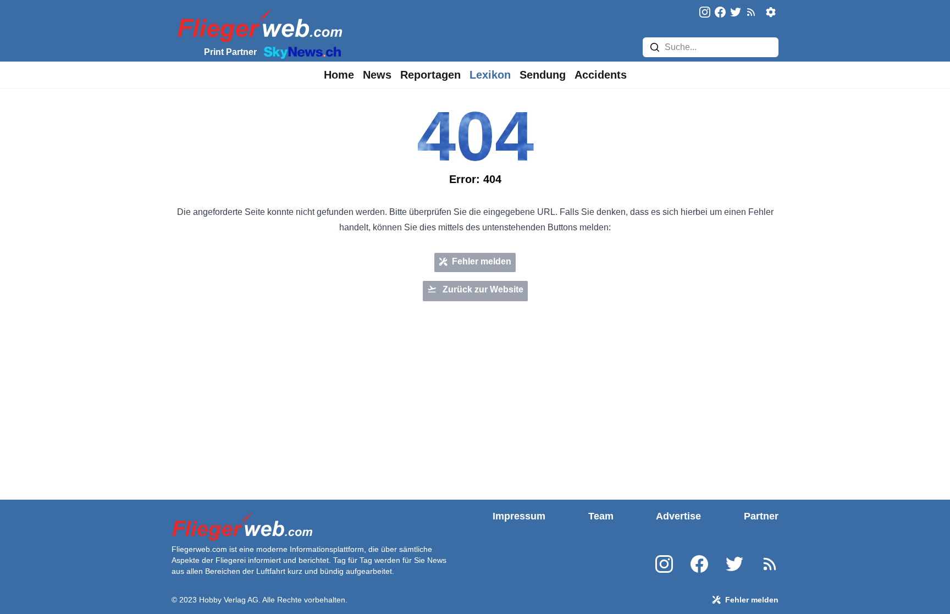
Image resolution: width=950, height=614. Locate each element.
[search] (654, 47)
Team (601, 516)
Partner (761, 516)
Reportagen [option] (430, 75)
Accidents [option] (601, 75)
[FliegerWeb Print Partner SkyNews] (300, 51)
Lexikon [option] (490, 75)
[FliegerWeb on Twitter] (735, 12)
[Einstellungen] (770, 12)
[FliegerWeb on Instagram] (704, 12)
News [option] (377, 75)
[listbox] (338, 75)
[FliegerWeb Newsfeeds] (751, 12)
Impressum (519, 516)
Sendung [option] (543, 75)
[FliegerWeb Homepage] (258, 25)
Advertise (678, 516)
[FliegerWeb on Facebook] (720, 12)
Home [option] (339, 75)
